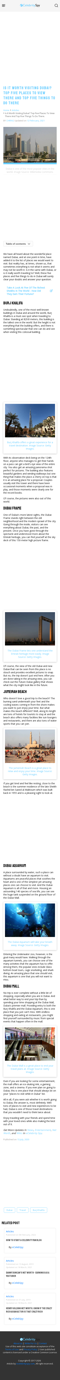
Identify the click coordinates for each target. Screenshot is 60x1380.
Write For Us (31, 1343)
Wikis (19, 1133)
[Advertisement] (30, 45)
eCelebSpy (17, 1247)
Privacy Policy (30, 1349)
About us (18, 1343)
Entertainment (43, 1130)
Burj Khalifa (38, 1210)
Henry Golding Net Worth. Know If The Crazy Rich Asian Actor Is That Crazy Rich (29, 1310)
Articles (15, 110)
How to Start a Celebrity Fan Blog (24, 1240)
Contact (43, 1343)
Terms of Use (12, 1349)
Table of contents (16, 243)
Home (6, 110)
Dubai (9, 1210)
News (30, 1130)
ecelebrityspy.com (25, 1363)
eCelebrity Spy (34, 1133)
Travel (23, 1210)
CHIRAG (10, 120)
